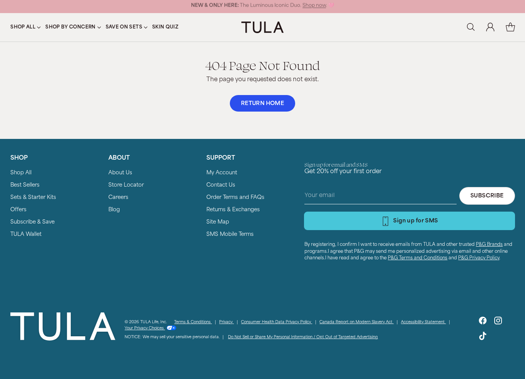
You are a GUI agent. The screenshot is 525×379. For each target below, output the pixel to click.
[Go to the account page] (490, 27)
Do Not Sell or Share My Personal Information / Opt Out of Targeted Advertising (303, 337)
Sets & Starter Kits (33, 197)
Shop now (314, 6)
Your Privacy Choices (145, 328)
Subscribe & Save (32, 222)
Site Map (217, 222)
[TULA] (262, 27)
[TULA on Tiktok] (482, 337)
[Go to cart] (510, 27)
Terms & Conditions (193, 322)
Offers (18, 209)
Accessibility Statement (423, 322)
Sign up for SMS (415, 221)
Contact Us (220, 185)
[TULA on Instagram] (498, 322)
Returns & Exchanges (233, 209)
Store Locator (126, 185)
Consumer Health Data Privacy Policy (276, 322)
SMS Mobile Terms (230, 234)
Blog (114, 209)
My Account (221, 172)
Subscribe (487, 196)
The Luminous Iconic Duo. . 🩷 (262, 6)
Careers (118, 197)
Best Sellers (25, 185)
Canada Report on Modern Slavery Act (356, 322)
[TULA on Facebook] (482, 322)
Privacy (226, 322)
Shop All (21, 172)
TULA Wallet (26, 234)
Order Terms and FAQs (235, 197)
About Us (120, 172)
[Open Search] (470, 27)
